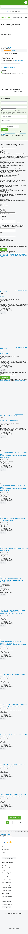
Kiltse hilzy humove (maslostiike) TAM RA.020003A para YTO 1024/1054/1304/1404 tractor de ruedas (12, 580)
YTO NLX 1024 (4, 353)
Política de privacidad (7, 882)
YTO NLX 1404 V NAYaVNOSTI (9, 420)
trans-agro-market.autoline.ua (8, 67)
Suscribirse (5, 377)
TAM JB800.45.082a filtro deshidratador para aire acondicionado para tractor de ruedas (13, 705)
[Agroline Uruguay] (9, 2)
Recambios (3, 834)
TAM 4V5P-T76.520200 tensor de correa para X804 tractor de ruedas (12, 765)
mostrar (3, 243)
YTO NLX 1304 (4, 296)
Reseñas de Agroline (7, 887)
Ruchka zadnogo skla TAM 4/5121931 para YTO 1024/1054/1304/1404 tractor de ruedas (13, 795)
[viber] (3, 62)
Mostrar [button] (12, 60)
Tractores (8, 834)
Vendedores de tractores (6, 836)
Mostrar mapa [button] (4, 87)
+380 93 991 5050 (18, 60)
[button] (26, 2)
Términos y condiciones (7, 879)
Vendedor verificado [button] (6, 34)
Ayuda (3, 852)
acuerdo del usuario (20, 380)
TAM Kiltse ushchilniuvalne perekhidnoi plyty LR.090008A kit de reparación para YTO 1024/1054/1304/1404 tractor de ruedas (12, 611)
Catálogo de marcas (6, 890)
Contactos (4, 854)
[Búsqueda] (25, 6)
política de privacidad (10, 133)
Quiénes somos (5, 849)
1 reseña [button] (13, 50)
